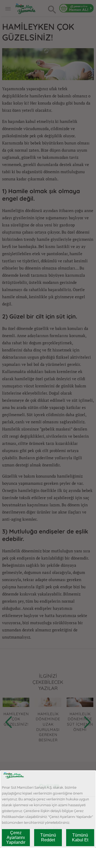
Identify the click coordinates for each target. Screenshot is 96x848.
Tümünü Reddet (48, 837)
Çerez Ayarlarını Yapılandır (15, 837)
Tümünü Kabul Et (80, 837)
